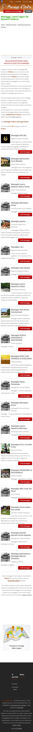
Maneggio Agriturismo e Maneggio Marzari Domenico (21, 555)
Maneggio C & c (17, 247)
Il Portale (18, 1)
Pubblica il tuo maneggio (13, 11)
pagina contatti (27, 595)
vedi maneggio (25, 152)
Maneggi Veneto (11, 25)
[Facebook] (2, 2)
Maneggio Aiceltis (18, 221)
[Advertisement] (16, 42)
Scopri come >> (16, 117)
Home (11, 1)
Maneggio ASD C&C (18, 135)
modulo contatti (16, 725)
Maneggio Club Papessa (20, 268)
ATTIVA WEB (20, 707)
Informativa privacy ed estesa (18, 705)
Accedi (28, 11)
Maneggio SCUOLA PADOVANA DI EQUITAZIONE (18, 337)
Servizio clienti (27, 1)
